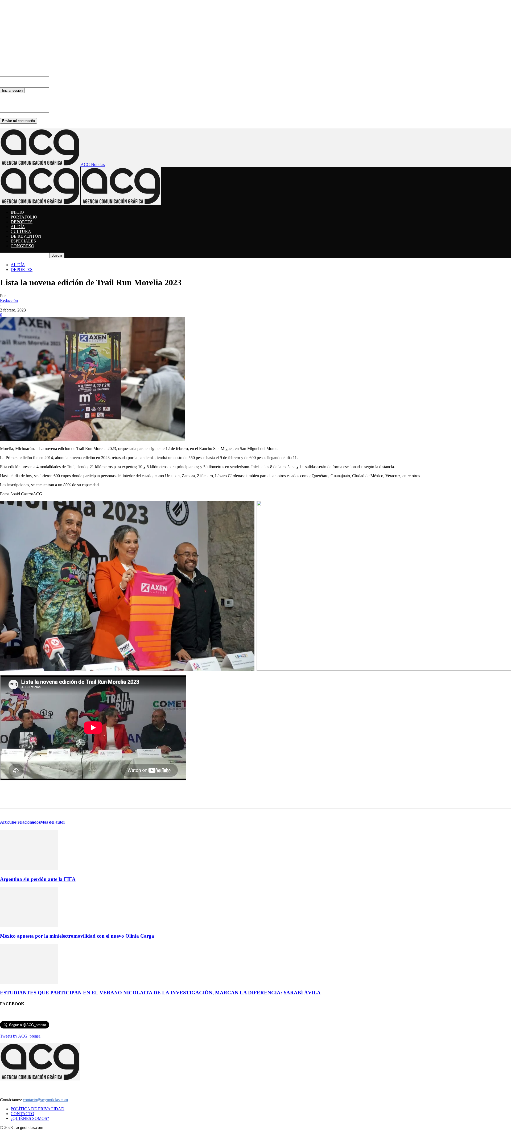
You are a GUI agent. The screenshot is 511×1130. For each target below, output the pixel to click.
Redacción (9, 300)
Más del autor (52, 822)
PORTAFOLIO (24, 217)
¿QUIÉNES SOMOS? (30, 1118)
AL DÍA (18, 226)
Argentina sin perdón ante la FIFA (38, 879)
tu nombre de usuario (67, 79)
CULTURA (21, 231)
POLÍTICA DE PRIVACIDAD (37, 1109)
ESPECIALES (23, 241)
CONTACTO (22, 1113)
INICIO (17, 212)
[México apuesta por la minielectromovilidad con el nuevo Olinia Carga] (29, 925)
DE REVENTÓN (26, 236)
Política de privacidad (18, 100)
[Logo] (40, 203)
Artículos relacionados (20, 822)
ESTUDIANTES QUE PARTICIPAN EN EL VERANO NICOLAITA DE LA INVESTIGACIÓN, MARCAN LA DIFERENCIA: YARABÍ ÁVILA (160, 992)
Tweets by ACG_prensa (20, 1036)
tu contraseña (60, 84)
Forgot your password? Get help (27, 95)
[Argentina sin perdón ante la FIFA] (29, 868)
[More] (245, 797)
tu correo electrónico (66, 115)
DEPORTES (21, 222)
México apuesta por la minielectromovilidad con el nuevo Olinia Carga (77, 936)
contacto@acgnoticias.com (45, 1099)
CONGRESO (22, 246)
